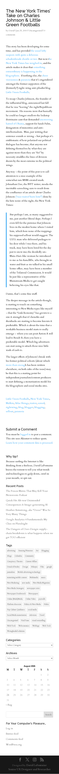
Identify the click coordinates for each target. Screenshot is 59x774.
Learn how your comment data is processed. (29, 442)
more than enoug (15, 365)
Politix (46, 604)
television (32, 615)
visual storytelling (38, 620)
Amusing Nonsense (25, 550)
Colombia (18, 556)
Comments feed (14, 739)
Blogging (45, 550)
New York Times (40, 399)
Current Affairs (31, 561)
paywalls (42, 599)
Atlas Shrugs (22, 403)
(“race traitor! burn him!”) (29, 196)
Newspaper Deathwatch (16, 593)
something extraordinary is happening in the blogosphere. (25, 71)
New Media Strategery (15, 588)
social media (32, 609)
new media (26, 583)
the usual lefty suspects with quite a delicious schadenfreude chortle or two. (26, 55)
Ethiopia (34, 567)
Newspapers (33, 593)
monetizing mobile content (17, 577)
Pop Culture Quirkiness (16, 609)
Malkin (10, 403)
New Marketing (13, 583)
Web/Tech (11, 626)
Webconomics (23, 626)
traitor (33, 403)
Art (37, 550)
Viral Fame (25, 620)
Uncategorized (12, 620)
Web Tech (46, 626)
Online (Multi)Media (15, 599)
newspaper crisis (33, 588)
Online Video (31, 599)
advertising (11, 550)
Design (25, 567)
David (11, 30)
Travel (41, 615)
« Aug (9, 704)
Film (42, 567)
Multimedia (34, 577)
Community (29, 556)
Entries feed (12, 733)
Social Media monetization (16, 615)
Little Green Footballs (17, 92)
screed (41, 403)
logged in (25, 434)
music (43, 577)
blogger (29, 407)
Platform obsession (14, 604)
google (49, 567)
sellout (9, 411)
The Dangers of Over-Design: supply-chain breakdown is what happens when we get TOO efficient (29, 533)
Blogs (9, 556)
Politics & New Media (32, 604)
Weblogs (35, 626)
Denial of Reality (13, 567)
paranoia (26, 79)
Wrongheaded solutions (16, 631)
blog (20, 407)
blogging (39, 407)
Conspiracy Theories (15, 561)
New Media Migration (41, 583)
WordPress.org (14, 744)
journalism (11, 572)
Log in (9, 728)
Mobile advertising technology (29, 572)
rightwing (11, 407)
